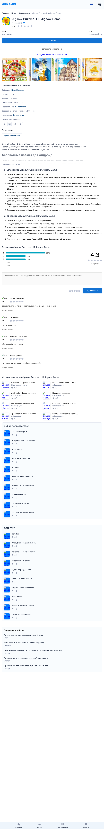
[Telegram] (4, 124)
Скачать (52, 40)
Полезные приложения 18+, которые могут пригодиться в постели (33, 650)
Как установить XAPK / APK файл (52, 55)
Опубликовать (92, 290)
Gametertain (20, 107)
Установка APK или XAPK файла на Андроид (24, 642)
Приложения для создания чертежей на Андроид (26, 658)
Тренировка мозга (12, 136)
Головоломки (18, 115)
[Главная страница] (9, 7)
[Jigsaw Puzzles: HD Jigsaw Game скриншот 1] (14, 69)
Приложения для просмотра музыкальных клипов (26, 666)
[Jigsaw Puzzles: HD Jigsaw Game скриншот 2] (41, 69)
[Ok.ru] (15, 124)
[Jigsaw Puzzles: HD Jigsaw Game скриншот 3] (68, 69)
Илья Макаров (17, 90)
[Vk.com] (9, 124)
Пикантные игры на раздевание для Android (23, 635)
